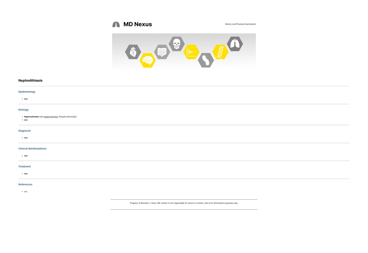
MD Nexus (137, 24)
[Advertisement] (184, 232)
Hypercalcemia (51, 116)
